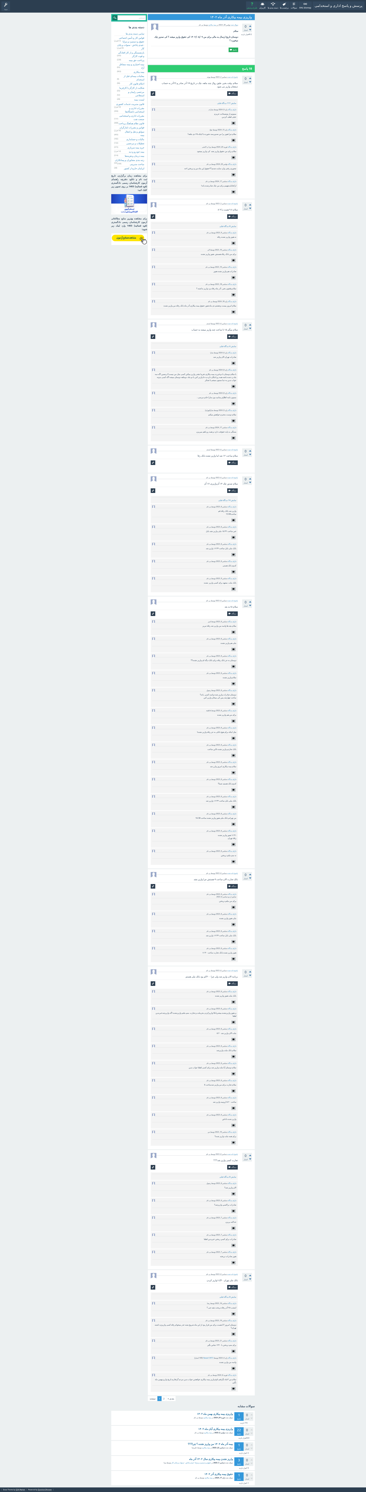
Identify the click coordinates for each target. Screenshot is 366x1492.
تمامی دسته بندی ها (135, 33)
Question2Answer (45, 1490)
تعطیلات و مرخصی (135, 143)
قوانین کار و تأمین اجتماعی (131, 38)
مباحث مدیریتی (137, 164)
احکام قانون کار (136, 83)
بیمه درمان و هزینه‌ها (134, 156)
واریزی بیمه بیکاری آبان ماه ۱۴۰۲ (215, 1428)
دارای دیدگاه (232, 110)
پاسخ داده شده (232, 77)
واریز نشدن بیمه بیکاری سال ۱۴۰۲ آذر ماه (211, 1458)
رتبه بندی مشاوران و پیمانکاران (129, 160)
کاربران (262, 8)
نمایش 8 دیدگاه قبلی (227, 226)
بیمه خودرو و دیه (136, 151)
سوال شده (234, 25)
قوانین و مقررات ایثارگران (132, 127)
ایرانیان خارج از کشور (134, 168)
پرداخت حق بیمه (136, 60)
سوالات (294, 8)
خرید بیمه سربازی (135, 147)
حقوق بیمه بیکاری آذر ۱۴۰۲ (218, 1474)
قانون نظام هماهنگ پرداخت (131, 123)
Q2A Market (20, 1490)
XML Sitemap (305, 8)
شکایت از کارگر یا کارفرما (131, 88)
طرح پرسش (252, 8)
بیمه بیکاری (212, 25)
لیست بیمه (139, 99)
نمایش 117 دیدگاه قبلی (226, 103)
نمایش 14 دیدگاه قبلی (227, 500)
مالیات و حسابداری (135, 139)
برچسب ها (284, 8)
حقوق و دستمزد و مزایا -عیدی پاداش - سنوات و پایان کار (130, 45)
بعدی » (171, 1398)
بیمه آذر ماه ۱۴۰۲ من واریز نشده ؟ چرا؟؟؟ (210, 1443)
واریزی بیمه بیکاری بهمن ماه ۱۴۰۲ (215, 1413)
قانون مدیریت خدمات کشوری (130, 104)
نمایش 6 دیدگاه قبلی (227, 346)
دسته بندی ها (273, 8)
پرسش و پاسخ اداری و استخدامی (338, 6)
